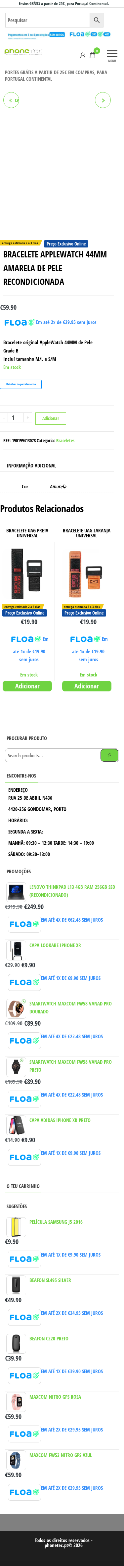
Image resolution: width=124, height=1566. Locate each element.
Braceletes (65, 440)
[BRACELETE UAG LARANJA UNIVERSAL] (103, 100)
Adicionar (50, 418)
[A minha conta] (83, 55)
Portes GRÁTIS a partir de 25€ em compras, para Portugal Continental (56, 75)
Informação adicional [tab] (31, 465)
